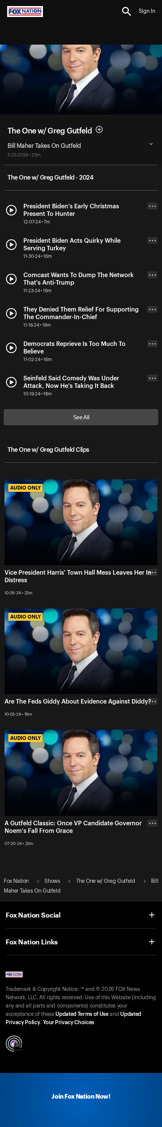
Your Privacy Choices (68, 1022)
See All (81, 417)
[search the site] (127, 11)
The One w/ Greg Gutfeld (50, 131)
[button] (127, 11)
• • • (152, 206)
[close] (152, 602)
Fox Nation (16, 881)
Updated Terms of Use (81, 1014)
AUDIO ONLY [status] (25, 488)
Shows (52, 881)
